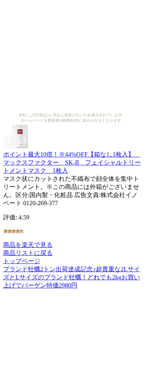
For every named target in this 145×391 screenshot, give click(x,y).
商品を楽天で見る (28, 244)
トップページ (21, 261)
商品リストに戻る (28, 253)
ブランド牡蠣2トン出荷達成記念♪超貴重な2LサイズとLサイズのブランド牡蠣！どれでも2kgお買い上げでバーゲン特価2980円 (71, 277)
